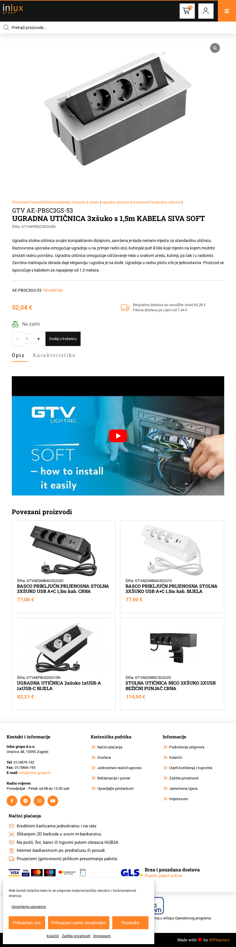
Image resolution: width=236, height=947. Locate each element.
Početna (19, 202)
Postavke (130, 922)
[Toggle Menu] (227, 11)
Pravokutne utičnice (165, 202)
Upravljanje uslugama (29, 907)
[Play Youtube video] (118, 435)
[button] (206, 11)
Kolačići (53, 936)
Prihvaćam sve (27, 922)
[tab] (20, 356)
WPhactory (219, 939)
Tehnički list (52, 290)
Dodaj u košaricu (63, 339)
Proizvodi (35, 202)
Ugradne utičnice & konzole (124, 202)
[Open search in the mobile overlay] (118, 28)
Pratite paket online (163, 875)
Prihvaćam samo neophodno (78, 922)
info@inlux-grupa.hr (35, 773)
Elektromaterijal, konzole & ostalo (72, 202)
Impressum (102, 936)
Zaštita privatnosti (76, 936)
